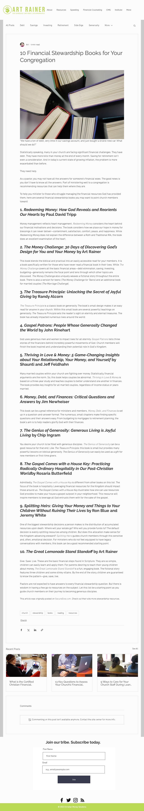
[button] (134, 25)
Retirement (63, 25)
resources (72, 613)
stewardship (38, 613)
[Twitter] (69, 800)
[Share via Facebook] (21, 630)
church (25, 613)
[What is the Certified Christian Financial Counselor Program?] (26, 665)
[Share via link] (42, 630)
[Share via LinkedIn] (35, 630)
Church (24, 620)
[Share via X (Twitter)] (28, 630)
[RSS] (82, 800)
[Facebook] (62, 800)
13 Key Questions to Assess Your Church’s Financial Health (71, 683)
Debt (22, 25)
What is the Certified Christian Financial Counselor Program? (21, 683)
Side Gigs (78, 25)
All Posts (10, 25)
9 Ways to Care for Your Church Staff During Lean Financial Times (115, 683)
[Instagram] (75, 800)
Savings (34, 25)
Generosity (94, 25)
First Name (48, 749)
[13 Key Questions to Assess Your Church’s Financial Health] (72, 665)
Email (44, 763)
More (107, 25)
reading (60, 613)
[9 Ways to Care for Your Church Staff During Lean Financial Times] (117, 665)
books (50, 613)
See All (135, 649)
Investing (47, 25)
